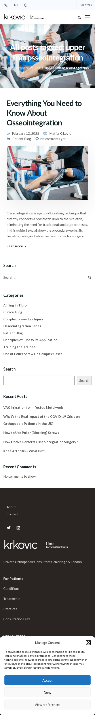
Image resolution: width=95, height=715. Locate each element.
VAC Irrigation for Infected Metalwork (33, 407)
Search (9, 369)
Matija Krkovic (60, 133)
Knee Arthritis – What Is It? (24, 451)
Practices (10, 609)
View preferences (47, 705)
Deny (47, 692)
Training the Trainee (19, 347)
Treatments (11, 599)
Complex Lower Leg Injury (23, 319)
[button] (88, 642)
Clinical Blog (12, 312)
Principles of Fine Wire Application (30, 340)
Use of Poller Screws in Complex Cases (32, 354)
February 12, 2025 (25, 133)
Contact (13, 514)
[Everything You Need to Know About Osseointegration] (47, 176)
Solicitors (86, 5)
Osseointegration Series (22, 326)
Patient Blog (21, 139)
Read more (15, 246)
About (11, 507)
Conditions (11, 588)
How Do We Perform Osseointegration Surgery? (40, 442)
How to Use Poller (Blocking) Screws (31, 433)
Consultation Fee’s (17, 619)
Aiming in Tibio (15, 305)
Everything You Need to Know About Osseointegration (44, 112)
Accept (47, 680)
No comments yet (53, 139)
